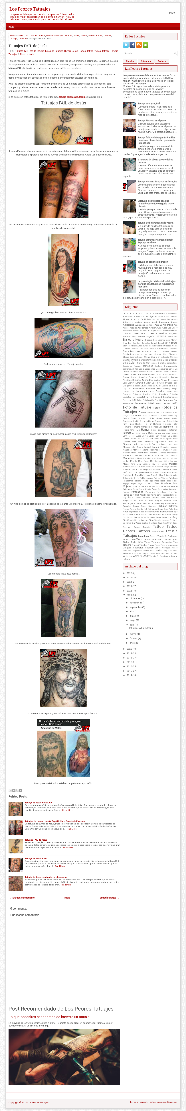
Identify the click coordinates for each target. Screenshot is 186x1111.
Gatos (163, 415)
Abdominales (171, 314)
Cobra (159, 360)
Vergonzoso (137, 551)
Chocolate (145, 360)
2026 (129, 573)
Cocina (166, 360)
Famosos (168, 400)
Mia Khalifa (148, 458)
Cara (138, 351)
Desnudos (164, 377)
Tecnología (143, 536)
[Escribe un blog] (13, 790)
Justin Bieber (148, 436)
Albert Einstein (171, 316)
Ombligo (159, 475)
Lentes (145, 438)
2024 (129, 581)
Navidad (127, 469)
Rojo (131, 512)
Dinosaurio (172, 380)
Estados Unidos (141, 394)
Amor (147, 322)
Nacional (159, 467)
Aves (158, 328)
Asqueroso (143, 328)
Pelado (174, 486)
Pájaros (164, 478)
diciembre (135, 598)
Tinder (133, 542)
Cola (125, 362)
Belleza (153, 333)
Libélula (126, 441)
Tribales (143, 545)
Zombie (167, 556)
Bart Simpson (161, 330)
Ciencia (153, 360)
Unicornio (172, 545)
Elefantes (150, 388)
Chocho (136, 360)
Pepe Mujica (163, 489)
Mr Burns (162, 464)
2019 (129, 653)
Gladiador (143, 418)
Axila (164, 328)
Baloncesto (127, 330)
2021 (129, 595)
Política (155, 497)
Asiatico (133, 328)
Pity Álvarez (128, 497)
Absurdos (127, 316)
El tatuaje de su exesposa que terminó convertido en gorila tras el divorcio (156, 203)
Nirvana (156, 472)
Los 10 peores (167, 441)
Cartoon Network (161, 351)
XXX (146, 556)
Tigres (174, 539)
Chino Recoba (163, 357)
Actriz (145, 316)
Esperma (127, 394)
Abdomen (160, 313)
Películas (127, 489)
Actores (137, 316)
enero (133, 642)
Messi (139, 458)
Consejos (148, 366)
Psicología (128, 503)
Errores (151, 391)
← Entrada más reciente (22, 897)
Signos (137, 520)
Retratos (173, 506)
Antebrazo (128, 324)
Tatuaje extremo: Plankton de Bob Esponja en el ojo (155, 241)
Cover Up (173, 369)
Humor (68, 35)
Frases (142, 412)
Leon (151, 438)
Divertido (140, 382)
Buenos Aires (136, 346)
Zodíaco (160, 556)
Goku (152, 418)
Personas (150, 492)
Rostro (155, 511)
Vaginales (138, 547)
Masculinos (145, 455)
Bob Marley (171, 340)
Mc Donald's (171, 455)
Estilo (154, 394)
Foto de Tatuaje (37, 35)
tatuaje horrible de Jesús (72, 97)
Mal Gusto (137, 447)
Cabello (160, 345)
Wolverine (127, 556)
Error (144, 391)
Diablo (174, 377)
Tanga (137, 527)
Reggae (144, 506)
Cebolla (174, 351)
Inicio (172, 12)
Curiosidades (143, 374)
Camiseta (144, 349)
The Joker (157, 539)
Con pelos (151, 363)
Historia (157, 424)
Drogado (136, 386)
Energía (126, 391)
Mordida (146, 464)
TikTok (126, 542)
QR (152, 503)
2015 (131, 313)
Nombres (164, 472)
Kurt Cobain (160, 436)
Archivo (162, 61)
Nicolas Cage (135, 472)
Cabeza (167, 345)
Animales (164, 322)
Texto (139, 539)
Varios (158, 548)
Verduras (127, 551)
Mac (175, 444)
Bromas (126, 346)
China (147, 357)
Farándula (128, 403)
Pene (154, 489)
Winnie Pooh (171, 553)
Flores (167, 403)
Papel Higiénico (138, 483)
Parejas (152, 486)
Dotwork (160, 383)
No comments (27, 54)
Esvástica (127, 397)
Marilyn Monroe (158, 452)
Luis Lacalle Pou (147, 444)
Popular (130, 61)
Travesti (135, 545)
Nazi (134, 469)
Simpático (154, 520)
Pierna (136, 494)
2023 (129, 586)
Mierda (133, 461)
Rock (125, 511)
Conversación (170, 366)
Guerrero (143, 421)
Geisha (126, 418)
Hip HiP (148, 424)
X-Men (141, 556)
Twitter (164, 545)
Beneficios (163, 333)
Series (143, 517)
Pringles (158, 500)
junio (132, 616)
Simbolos (144, 520)
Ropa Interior (145, 511)
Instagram (173, 430)
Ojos (153, 475)
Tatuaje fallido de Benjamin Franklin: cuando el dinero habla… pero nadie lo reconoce (156, 140)
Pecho (167, 486)
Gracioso (127, 421)
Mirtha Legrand (170, 461)
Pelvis (148, 489)
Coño (141, 369)
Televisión (162, 536)
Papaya (126, 483)
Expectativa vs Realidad (149, 397)
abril (132, 624)
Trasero (127, 545)
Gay (175, 415)
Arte (175, 325)
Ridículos (152, 509)
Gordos (167, 418)
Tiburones (166, 539)
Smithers (173, 520)
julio (132, 611)
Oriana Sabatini (170, 475)
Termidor (127, 539)
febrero (134, 638)
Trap (175, 542)
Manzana (144, 450)
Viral (139, 553)
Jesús (76, 35)
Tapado (146, 527)
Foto (174, 403)
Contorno (158, 366)
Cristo (20, 35)
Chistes (173, 357)
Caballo (152, 346)
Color (132, 362)
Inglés (153, 430)
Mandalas (127, 450)
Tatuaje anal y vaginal (149, 103)
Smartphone (164, 520)
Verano (174, 548)
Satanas (157, 514)
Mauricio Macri (158, 455)
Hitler (175, 424)
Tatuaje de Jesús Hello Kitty (38, 802)
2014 (125, 313)
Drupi (143, 386)
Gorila (174, 418)
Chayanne (173, 354)
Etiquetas (146, 61)
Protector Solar (170, 500)
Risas (160, 509)
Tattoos (107, 35)
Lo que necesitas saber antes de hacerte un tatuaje (49, 1017)
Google (159, 418)
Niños (149, 472)
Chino (154, 357)
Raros (168, 503)
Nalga (166, 466)
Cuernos (173, 372)
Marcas (174, 450)
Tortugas (155, 542)
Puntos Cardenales (142, 503)
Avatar (152, 328)
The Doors (147, 539)
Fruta (175, 412)
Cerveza (157, 354)
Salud (137, 514)
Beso (134, 336)
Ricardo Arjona (129, 509)
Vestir (152, 551)
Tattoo (83, 35)
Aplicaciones (141, 325)
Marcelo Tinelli (129, 453)
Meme (126, 458)
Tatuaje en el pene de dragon (153, 261)
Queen (157, 503)
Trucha (151, 545)
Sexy (175, 517)
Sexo (158, 517)
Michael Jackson (162, 458)
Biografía (150, 336)
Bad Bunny (172, 328)
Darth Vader (168, 374)
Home (12, 35)
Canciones (162, 348)
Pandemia (128, 480)
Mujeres (173, 463)
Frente (168, 412)
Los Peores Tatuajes (29, 9)
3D (152, 314)
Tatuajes (22, 38)
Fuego (125, 415)
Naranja (173, 467)
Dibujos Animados (142, 380)
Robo (175, 509)
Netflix (125, 472)
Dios (125, 383)
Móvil (153, 464)
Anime (174, 322)
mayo (133, 620)
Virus (152, 553)
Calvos (126, 348)
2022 (129, 590)
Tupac (157, 545)
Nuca (148, 475)
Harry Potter (167, 421)
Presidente (138, 500)
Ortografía (128, 478)
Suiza (175, 523)
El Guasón (163, 386)
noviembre (135, 602)
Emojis (174, 389)
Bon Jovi (136, 343)
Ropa (135, 511)
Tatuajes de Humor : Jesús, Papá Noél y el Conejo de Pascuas (55, 821)
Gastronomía (153, 415)
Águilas (153, 316)
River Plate (168, 509)
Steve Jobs (162, 523)
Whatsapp (160, 553)
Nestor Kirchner (170, 469)
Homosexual (156, 427)
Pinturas (173, 495)
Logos (157, 441)
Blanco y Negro (133, 339)
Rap (162, 503)
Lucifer (135, 444)
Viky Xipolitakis (170, 551)
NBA (140, 469)
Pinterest (165, 495)
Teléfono (153, 536)
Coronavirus (162, 369)
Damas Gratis (156, 374)
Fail (26, 35)
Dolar (148, 383)
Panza (145, 481)
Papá (151, 481)
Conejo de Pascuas (132, 366)
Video (159, 550)
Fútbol (138, 415)
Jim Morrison (159, 433)
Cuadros (158, 372)
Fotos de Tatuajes (54, 35)
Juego (138, 436)
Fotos (156, 407)
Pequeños (173, 489)
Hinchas (139, 424)
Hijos (131, 424)
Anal (154, 322)
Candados (173, 349)
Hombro (127, 427)
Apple (151, 325)
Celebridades (129, 354)
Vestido (146, 551)
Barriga (151, 330)
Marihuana (143, 452)
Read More (67, 810)
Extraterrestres (170, 397)
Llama (133, 441)
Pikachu (143, 495)
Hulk (138, 430)
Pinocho (157, 495)
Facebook (127, 400)
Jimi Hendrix (171, 433)
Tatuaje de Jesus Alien (36, 858)
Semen (130, 517)
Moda (126, 464)
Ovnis (136, 478)
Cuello (166, 371)
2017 (143, 314)
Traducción (167, 542)
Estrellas (163, 394)
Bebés (136, 333)
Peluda (141, 489)
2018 (148, 314)
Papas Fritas (171, 481)
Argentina (168, 324)
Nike (143, 472)
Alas (160, 316)
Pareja (144, 486)
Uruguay (127, 547)
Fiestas (159, 403)
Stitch (169, 523)
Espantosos (171, 391)
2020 (129, 648)
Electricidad (139, 388)
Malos (147, 447)
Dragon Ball (171, 383)
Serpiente (151, 517)
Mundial (141, 466)
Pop (168, 497)
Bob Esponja (159, 340)
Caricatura (146, 351)
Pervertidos (161, 492)
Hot (175, 427)
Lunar (170, 444)
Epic (133, 391)
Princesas (149, 500)
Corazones (150, 369)
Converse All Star (130, 369)
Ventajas (166, 548)
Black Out (173, 336)
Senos (137, 517)
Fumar (131, 415)
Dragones (127, 385)
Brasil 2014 (164, 343)
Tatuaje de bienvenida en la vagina (155, 222)
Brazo (174, 343)
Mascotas (134, 455)
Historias (167, 424)
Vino (134, 553)
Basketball (172, 330)
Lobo (145, 441)
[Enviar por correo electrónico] (10, 790)
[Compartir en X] (17, 790)
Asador (126, 328)
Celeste (140, 354)
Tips (140, 542)
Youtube (152, 556)
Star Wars (136, 523)
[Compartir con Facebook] (20, 790)
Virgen (146, 553)
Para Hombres (163, 483)
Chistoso (127, 360)
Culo (125, 374)
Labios (126, 438)
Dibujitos (127, 380)
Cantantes (128, 351)
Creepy (126, 372)
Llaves (139, 441)
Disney (131, 383)
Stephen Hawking (149, 523)
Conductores (172, 363)
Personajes (137, 492)
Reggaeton (152, 506)
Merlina (133, 458)
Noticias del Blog (131, 475)
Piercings (127, 495)
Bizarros (161, 336)
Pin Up (150, 495)
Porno (174, 497)
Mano (136, 450)
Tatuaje (13, 38)
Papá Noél (159, 480)
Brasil (154, 343)
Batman (127, 333)
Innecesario (162, 430)
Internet (127, 433)
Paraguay (136, 486)
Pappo (150, 483)
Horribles (168, 426)
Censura (149, 354)
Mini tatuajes (156, 461)
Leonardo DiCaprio (162, 438)
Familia (158, 400)
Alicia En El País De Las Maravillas (152, 319)
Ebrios (149, 386)
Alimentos (128, 322)
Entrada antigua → (109, 897)
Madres (126, 447)
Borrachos (145, 343)
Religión (163, 506)
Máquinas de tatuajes (159, 450)
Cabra (174, 346)
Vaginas (149, 547)
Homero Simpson (141, 427)
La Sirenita (172, 436)
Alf (132, 319)
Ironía (142, 433)
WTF (135, 556)
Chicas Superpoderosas (133, 357)
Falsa (139, 400)
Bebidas (144, 333)
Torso (147, 542)
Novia (142, 475)
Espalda (160, 391)
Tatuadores (158, 531)
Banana (136, 330)
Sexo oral (166, 517)
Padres (157, 478)
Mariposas (172, 452)
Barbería (143, 330)
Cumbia (132, 374)
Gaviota (169, 415)
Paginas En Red (145, 1102)
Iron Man (136, 433)
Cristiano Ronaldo (138, 372)
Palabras (173, 478)
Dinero (164, 380)
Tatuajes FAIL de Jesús (28, 46)
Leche (139, 438)
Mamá (155, 447)
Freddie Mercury (155, 412)
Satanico (166, 514)
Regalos (136, 506)
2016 (137, 313)
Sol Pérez (127, 523)
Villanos (127, 553)
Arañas (158, 325)
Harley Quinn (154, 421)
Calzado (134, 349)
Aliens (174, 319)
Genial (134, 418)
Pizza (138, 497)
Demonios (143, 377)
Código (173, 360)
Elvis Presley (163, 388)
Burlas (145, 346)
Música (150, 466)
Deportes (153, 377)
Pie (170, 492)
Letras (174, 438)
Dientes (156, 380)
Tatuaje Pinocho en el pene (152, 120)
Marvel (126, 455)
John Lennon (129, 436)
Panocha (137, 481)
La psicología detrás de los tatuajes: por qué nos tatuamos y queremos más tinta (157, 284)
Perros (126, 492)
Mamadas (164, 447)
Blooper (148, 340)
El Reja (172, 386)
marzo (133, 634)
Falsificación (148, 400)
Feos (151, 403)
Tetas (133, 539)
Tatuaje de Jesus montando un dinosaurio (45, 877)
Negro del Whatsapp (152, 469)
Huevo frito (128, 430)
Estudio (173, 394)
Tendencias (172, 536)
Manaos (174, 447)
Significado (128, 520)
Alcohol (126, 319)
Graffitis (136, 421)
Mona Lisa (135, 464)
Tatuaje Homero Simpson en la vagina (157, 181)
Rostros (164, 511)
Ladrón (133, 438)
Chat (165, 354)
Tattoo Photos (95, 35)
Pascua (159, 486)
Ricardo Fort (141, 509)
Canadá (152, 349)
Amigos (138, 322)
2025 (129, 577)
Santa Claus (146, 515)
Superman (127, 527)
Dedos (134, 377)
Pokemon (146, 497)
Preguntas (127, 500)
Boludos (127, 343)
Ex (134, 397)
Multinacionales (130, 467)
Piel (175, 492)
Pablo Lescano (146, 478)
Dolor (154, 383)
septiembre (136, 607)
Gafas (144, 415)
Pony (163, 497)
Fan (175, 400)
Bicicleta (141, 336)
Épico (138, 391)
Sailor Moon (128, 515)
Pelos (135, 489)
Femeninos (140, 403)
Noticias (173, 472)
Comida (141, 363)
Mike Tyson (143, 461)
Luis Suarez (161, 444)
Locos (150, 441)
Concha (162, 363)
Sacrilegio (173, 512)
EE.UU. (156, 386)
